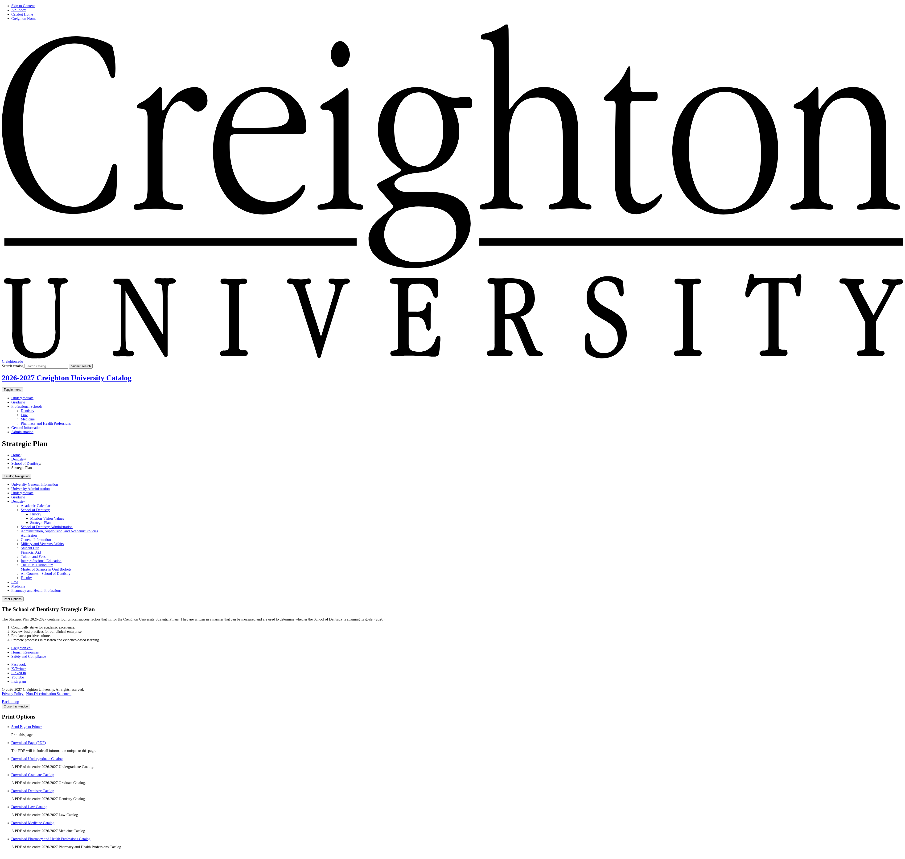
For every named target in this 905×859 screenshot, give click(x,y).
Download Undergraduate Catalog (37, 759)
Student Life (30, 548)
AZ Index (18, 10)
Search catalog (13, 366)
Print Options (13, 599)
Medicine (28, 419)
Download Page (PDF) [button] (28, 743)
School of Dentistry (25, 463)
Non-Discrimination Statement (48, 694)
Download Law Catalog (29, 807)
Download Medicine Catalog (32, 823)
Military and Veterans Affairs (42, 544)
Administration (22, 432)
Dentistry (27, 411)
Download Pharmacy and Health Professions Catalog (50, 839)
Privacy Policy (13, 694)
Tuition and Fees (33, 557)
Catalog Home (22, 14)
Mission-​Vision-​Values (47, 518)
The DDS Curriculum (37, 565)
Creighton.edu (12, 361)
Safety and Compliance (28, 656)
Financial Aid (31, 552)
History (35, 514)
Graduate (18, 402)
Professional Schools (26, 406)
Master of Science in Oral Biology (46, 569)
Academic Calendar (35, 506)
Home (16, 455)
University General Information (34, 484)
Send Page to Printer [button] (26, 727)
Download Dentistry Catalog (32, 791)
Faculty (26, 578)
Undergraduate (22, 398)
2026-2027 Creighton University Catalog (67, 378)
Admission (29, 535)
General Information (26, 428)
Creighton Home (23, 18)
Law (24, 415)
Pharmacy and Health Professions (46, 423)
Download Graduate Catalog (32, 775)
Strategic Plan (40, 523)
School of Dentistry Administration (47, 527)
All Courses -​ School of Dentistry (45, 573)
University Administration (30, 489)
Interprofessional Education (41, 561)
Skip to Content (23, 6)
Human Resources (25, 652)
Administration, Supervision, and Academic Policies (59, 531)
